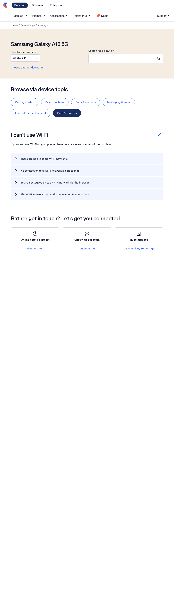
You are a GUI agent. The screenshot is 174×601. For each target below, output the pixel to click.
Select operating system (24, 52)
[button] (25, 58)
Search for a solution (101, 51)
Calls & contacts (85, 102)
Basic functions (54, 102)
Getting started (24, 102)
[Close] (159, 134)
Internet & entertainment (30, 113)
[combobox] (121, 58)
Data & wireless (67, 113)
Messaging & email (119, 102)
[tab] (24, 102)
